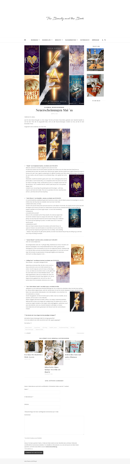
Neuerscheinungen (58, 107)
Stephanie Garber (39, 329)
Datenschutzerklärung (51, 446)
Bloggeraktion (70, 40)
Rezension (34, 40)
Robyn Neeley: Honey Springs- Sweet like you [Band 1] (52, 369)
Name (26, 389)
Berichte (58, 40)
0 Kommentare (80, 333)
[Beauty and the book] (65, 19)
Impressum (95, 40)
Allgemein (47, 107)
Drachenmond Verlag (63, 327)
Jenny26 (29, 333)
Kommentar (27, 414)
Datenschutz (84, 40)
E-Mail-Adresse (28, 396)
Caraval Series (37, 327)
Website (26, 404)
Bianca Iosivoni (28, 327)
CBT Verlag (44, 327)
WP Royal (34, 461)
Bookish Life (46, 40)
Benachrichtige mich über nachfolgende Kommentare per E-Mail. (41, 411)
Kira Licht (72, 327)
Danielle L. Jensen (53, 327)
